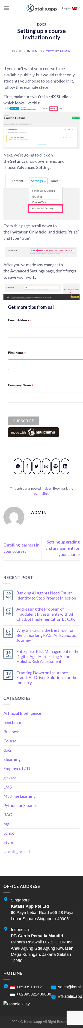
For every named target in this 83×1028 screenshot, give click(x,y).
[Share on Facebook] (27, 466)
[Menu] (6, 8)
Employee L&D (16, 768)
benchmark (13, 722)
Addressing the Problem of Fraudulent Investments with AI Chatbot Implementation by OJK (45, 614)
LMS (7, 786)
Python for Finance (20, 805)
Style (8, 842)
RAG (7, 814)
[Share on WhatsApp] (18, 466)
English (67, 8)
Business (11, 731)
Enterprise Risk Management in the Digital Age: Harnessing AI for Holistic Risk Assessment (47, 656)
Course (9, 740)
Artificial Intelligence (22, 713)
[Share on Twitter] (37, 466)
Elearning (12, 759)
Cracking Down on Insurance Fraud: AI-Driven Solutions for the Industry (46, 677)
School (9, 833)
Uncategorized (16, 851)
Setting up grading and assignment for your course (62, 548)
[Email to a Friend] (46, 466)
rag (6, 823)
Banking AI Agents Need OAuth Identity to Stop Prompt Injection (46, 595)
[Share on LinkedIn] (65, 466)
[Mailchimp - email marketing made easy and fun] (33, 432)
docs (41, 24)
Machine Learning (19, 796)
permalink (41, 493)
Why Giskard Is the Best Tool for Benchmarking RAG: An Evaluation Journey (47, 635)
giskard (10, 777)
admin (65, 51)
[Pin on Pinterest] (55, 466)
